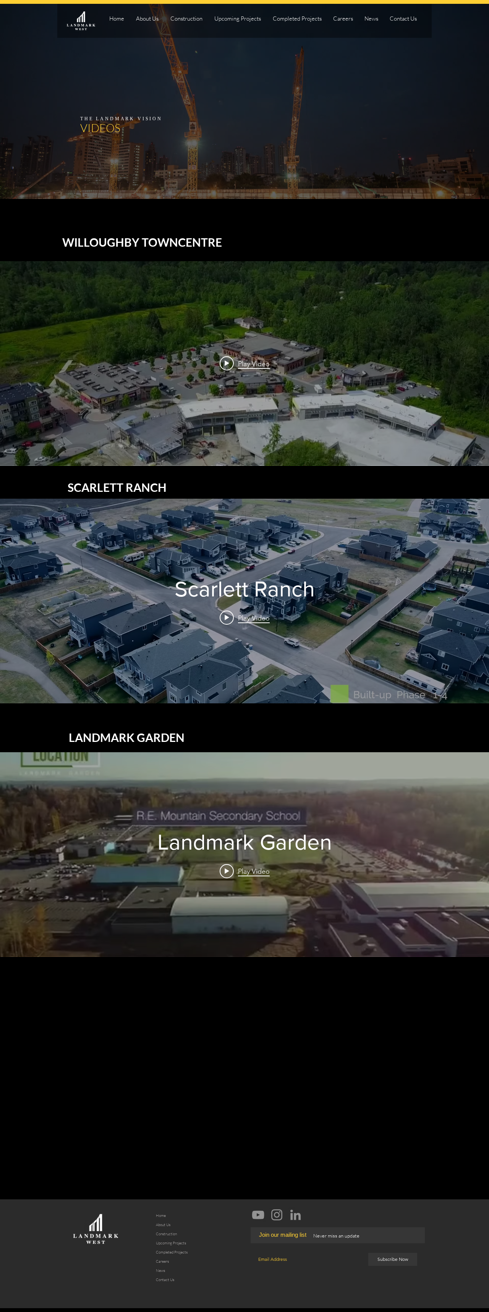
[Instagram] (276, 1214)
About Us (163, 1224)
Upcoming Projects (171, 1243)
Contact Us (165, 1279)
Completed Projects (172, 1252)
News (160, 1270)
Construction (166, 1233)
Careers (162, 1261)
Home (161, 1215)
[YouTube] (258, 1214)
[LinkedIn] (295, 1214)
